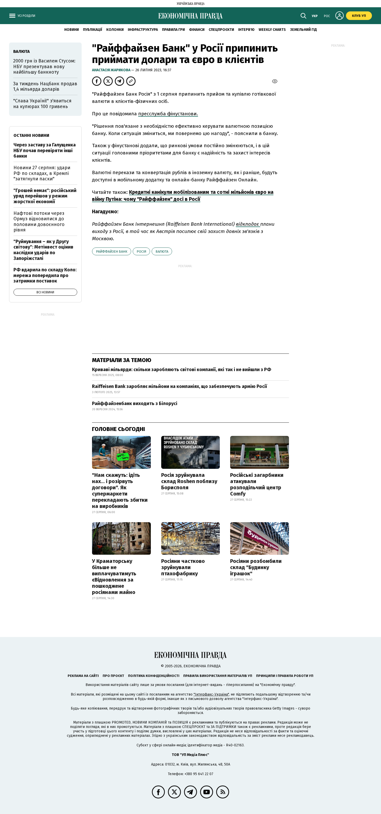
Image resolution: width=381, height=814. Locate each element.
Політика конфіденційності (153, 676)
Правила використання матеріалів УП (217, 676)
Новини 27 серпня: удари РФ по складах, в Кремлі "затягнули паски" (41, 173)
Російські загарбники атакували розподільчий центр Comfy (257, 484)
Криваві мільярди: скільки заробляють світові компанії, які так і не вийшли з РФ (181, 369)
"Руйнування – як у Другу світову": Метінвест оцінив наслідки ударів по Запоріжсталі (43, 250)
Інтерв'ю (246, 29)
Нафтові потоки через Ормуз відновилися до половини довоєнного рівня (39, 221)
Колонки (115, 29)
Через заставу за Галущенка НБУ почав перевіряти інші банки (44, 150)
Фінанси (196, 29)
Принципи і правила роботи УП (284, 676)
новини (71, 29)
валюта (162, 251)
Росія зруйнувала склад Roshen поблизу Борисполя (189, 481)
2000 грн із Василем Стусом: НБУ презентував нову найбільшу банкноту (44, 66)
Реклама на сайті (83, 676)
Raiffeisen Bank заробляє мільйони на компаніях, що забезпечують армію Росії (179, 386)
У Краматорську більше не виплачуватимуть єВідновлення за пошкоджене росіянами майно (114, 576)
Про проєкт (113, 676)
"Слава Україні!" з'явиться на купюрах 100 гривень (42, 103)
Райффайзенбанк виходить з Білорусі (134, 403)
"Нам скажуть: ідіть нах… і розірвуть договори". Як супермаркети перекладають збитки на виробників (120, 490)
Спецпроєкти (221, 29)
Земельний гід (303, 29)
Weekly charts (272, 29)
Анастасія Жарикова (111, 70)
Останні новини (31, 135)
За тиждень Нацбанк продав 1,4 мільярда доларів (45, 86)
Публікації (92, 29)
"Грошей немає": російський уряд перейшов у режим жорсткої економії (44, 196)
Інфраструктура (143, 29)
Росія (141, 251)
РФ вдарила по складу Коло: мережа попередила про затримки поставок (44, 275)
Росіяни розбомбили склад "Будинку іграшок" (256, 567)
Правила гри (173, 29)
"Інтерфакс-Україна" (211, 694)
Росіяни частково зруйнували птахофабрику (183, 567)
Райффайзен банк (111, 251)
